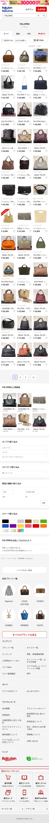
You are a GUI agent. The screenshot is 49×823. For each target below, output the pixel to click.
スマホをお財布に (24, 799)
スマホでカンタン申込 (8, 799)
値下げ (42, 33)
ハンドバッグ (5, 65)
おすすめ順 (20, 40)
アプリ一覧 (30, 809)
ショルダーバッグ (6, 199)
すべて (6, 33)
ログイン (29, 9)
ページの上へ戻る (24, 570)
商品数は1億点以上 (8, 784)
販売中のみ (8, 40)
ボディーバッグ (38, 199)
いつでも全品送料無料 (24, 784)
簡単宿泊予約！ (41, 784)
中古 (29, 33)
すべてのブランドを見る (24, 634)
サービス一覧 (6, 809)
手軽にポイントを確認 (41, 799)
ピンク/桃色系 (31, 526)
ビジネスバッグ (38, 92)
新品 (18, 33)
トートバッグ (21, 65)
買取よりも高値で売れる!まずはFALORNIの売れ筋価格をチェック (17, 549)
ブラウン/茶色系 (31, 521)
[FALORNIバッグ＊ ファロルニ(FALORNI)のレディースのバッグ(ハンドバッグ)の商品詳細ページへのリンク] (40, 56)
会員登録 (41, 9)
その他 (19, 92)
